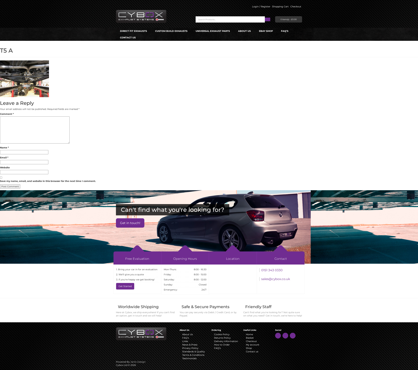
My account (252, 344)
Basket (250, 337)
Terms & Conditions (193, 355)
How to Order (222, 344)
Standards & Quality (193, 351)
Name (4, 147)
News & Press (189, 344)
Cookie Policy (222, 334)
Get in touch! (130, 223)
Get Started (125, 286)
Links (185, 341)
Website (5, 167)
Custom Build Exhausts (171, 31)
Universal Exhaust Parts (213, 31)
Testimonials (189, 358)
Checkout (251, 341)
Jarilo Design (137, 361)
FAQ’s (284, 31)
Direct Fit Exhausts (133, 31)
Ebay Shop (266, 31)
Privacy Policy (190, 348)
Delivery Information (226, 341)
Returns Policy (222, 337)
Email (4, 157)
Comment (7, 114)
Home (249, 334)
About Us (244, 31)
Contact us (128, 37)
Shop (249, 348)
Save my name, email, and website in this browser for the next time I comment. (48, 181)
